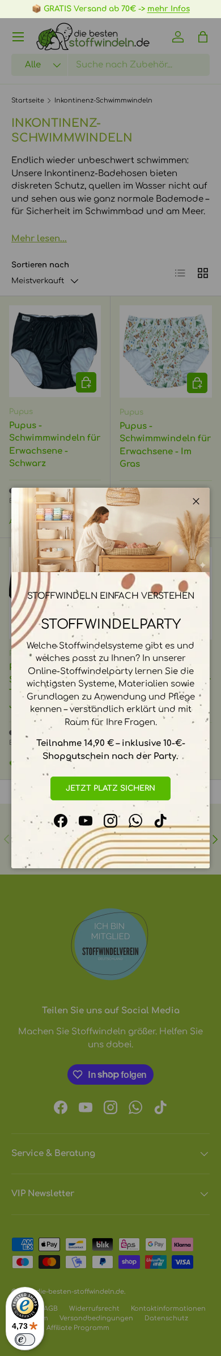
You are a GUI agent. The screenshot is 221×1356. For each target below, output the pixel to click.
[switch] (25, 1339)
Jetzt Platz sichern (110, 788)
